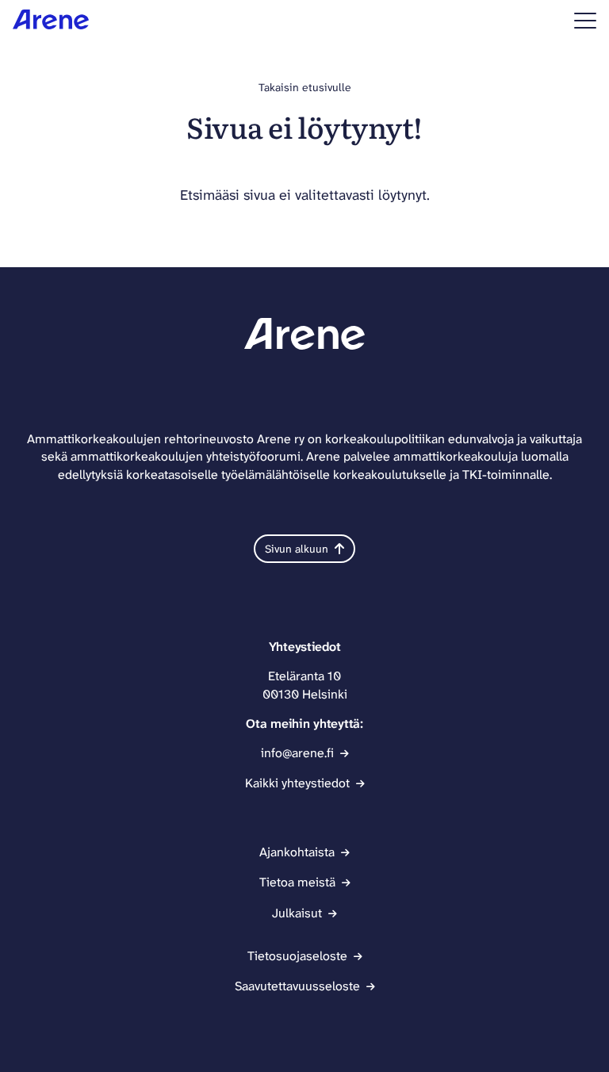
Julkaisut (297, 913)
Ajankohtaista (297, 852)
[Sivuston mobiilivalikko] (585, 20)
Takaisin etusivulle (305, 87)
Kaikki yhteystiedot (297, 783)
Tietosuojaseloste (297, 956)
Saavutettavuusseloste (297, 986)
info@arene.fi (297, 753)
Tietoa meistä (297, 882)
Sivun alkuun (296, 549)
